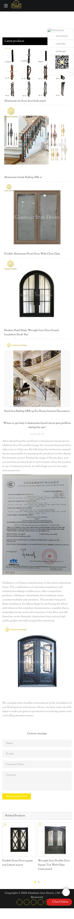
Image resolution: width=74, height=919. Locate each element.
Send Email (62, 36)
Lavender (61, 43)
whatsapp (61, 51)
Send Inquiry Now (16, 796)
